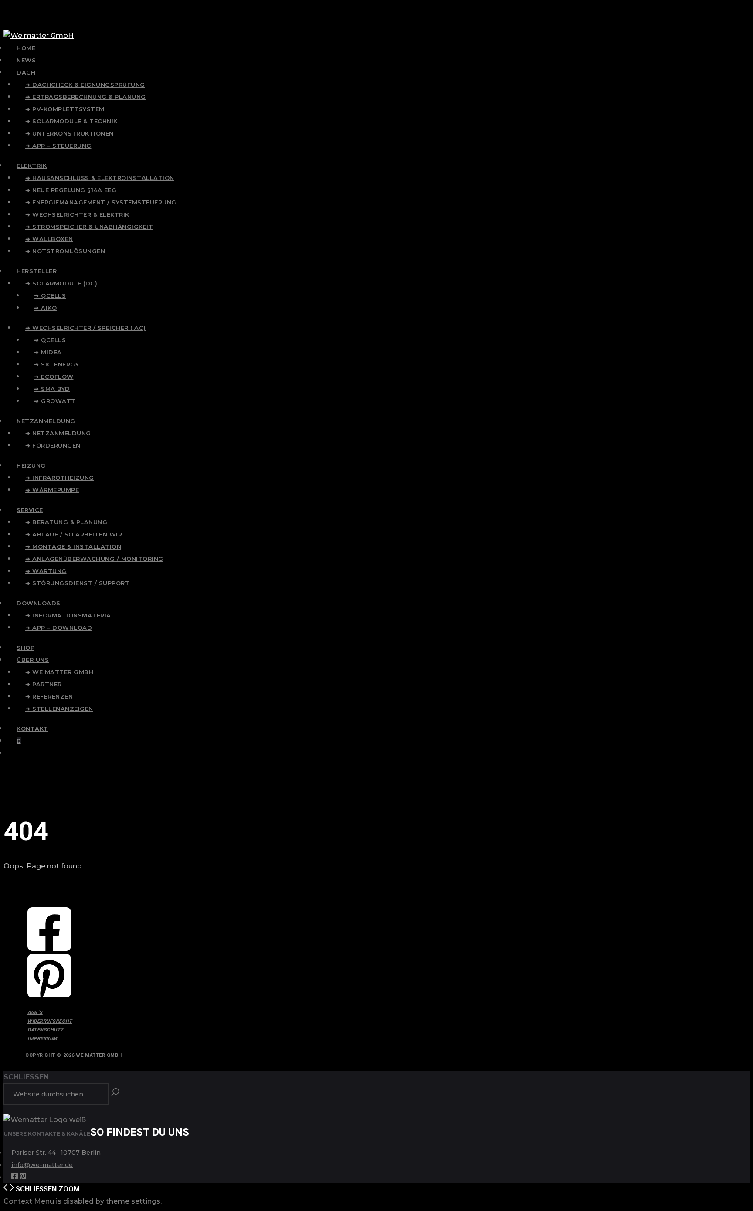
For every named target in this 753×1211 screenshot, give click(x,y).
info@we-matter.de (42, 1165)
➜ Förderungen (53, 445)
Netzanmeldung (46, 420)
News (26, 60)
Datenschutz (45, 1030)
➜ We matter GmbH (59, 671)
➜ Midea (48, 352)
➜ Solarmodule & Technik (71, 121)
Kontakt (32, 728)
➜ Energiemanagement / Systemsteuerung (100, 202)
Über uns (33, 659)
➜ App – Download (58, 627)
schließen (26, 1077)
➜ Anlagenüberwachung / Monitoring (94, 558)
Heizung (31, 465)
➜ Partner (43, 684)
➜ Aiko (45, 307)
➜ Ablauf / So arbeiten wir (73, 534)
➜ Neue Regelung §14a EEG (70, 190)
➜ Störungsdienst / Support (77, 583)
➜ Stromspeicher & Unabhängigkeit (89, 226)
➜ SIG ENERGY (56, 364)
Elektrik (32, 165)
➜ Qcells (50, 339)
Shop (25, 647)
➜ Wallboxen (49, 238)
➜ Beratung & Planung (66, 522)
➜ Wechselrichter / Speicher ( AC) (85, 327)
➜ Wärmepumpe (52, 489)
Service (30, 509)
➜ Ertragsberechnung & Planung (85, 96)
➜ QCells (50, 295)
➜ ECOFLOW (54, 376)
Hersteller (37, 271)
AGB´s (35, 1012)
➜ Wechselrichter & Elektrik (77, 214)
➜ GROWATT (55, 400)
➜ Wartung (46, 570)
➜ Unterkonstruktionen (69, 133)
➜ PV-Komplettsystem (65, 108)
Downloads (39, 603)
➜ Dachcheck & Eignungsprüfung (85, 84)
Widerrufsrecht (49, 1021)
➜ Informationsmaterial (70, 615)
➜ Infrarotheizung (59, 477)
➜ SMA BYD (52, 388)
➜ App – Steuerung (58, 145)
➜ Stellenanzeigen (59, 708)
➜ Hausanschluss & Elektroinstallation (99, 177)
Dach (26, 72)
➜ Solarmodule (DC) (61, 283)
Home (26, 47)
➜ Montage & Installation (73, 546)
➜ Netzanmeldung (58, 433)
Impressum (42, 1038)
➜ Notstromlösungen (65, 251)
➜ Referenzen (49, 696)
